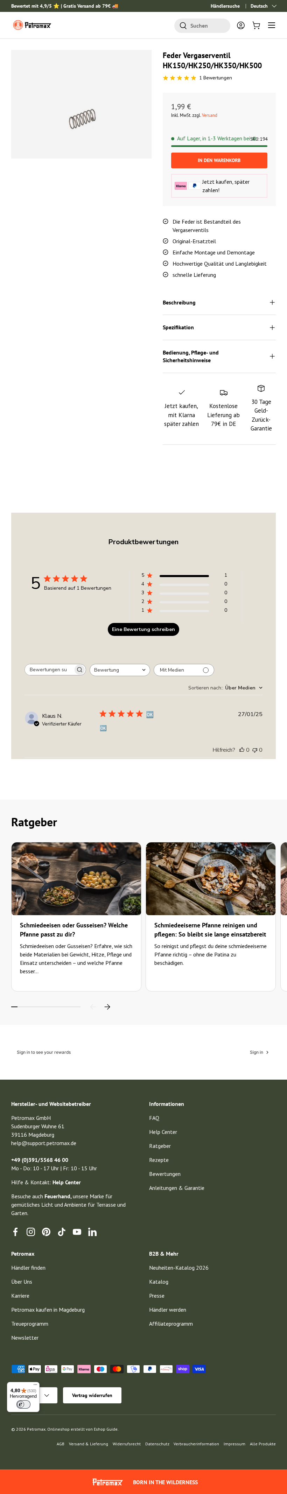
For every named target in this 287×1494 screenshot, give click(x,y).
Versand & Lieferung (88, 1443)
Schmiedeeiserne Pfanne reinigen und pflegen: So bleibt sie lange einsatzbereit (210, 929)
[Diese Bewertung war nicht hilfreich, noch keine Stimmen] (254, 750)
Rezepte (159, 1159)
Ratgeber (160, 1145)
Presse (156, 1295)
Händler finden (28, 1267)
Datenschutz (157, 1443)
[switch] (23, 1404)
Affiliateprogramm (171, 1323)
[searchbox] (49, 669)
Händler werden (167, 1309)
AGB (60, 1443)
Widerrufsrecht (127, 1443)
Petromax (36, 1429)
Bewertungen (165, 1173)
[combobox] (202, 26)
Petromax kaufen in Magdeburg (48, 1309)
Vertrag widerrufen (92, 1395)
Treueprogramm (29, 1323)
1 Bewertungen (215, 78)
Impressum (234, 1443)
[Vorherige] (93, 1007)
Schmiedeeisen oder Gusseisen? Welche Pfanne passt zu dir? (74, 929)
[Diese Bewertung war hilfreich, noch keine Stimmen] (241, 750)
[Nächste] (107, 1007)
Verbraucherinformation (196, 1443)
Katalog (158, 1281)
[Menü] (35, 1386)
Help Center (163, 1131)
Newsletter (24, 1337)
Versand (209, 115)
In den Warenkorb (219, 160)
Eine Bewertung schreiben (143, 629)
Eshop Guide (106, 1429)
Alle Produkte (263, 1443)
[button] (256, 25)
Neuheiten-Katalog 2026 (179, 1267)
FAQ (154, 1117)
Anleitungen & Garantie (176, 1187)
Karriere (20, 1295)
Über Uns (21, 1281)
